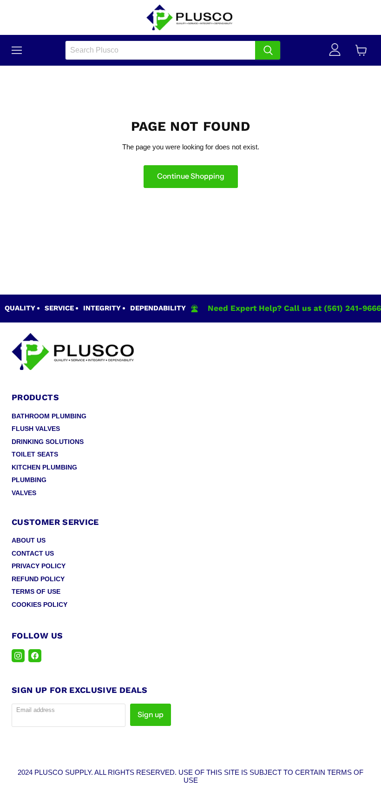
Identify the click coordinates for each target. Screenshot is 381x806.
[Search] (267, 50)
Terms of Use (36, 591)
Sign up (151, 714)
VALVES (24, 493)
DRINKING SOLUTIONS (48, 441)
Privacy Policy (39, 566)
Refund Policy (38, 579)
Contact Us (33, 553)
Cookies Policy (39, 604)
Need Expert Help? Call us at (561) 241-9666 (294, 308)
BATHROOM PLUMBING (49, 416)
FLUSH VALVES (36, 428)
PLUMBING (29, 480)
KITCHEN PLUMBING (44, 467)
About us (29, 540)
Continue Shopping (190, 176)
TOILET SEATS (35, 454)
